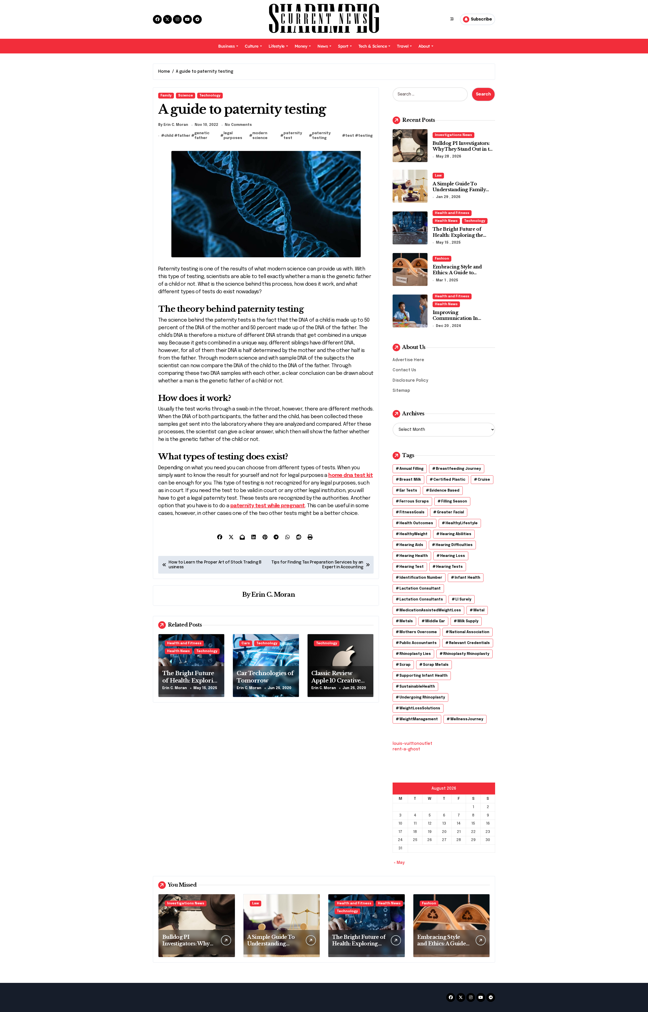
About (424, 46)
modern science (260, 135)
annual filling (411, 469)
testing (365, 136)
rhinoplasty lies (415, 654)
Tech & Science (372, 46)
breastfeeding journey (458, 469)
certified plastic (449, 479)
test (349, 136)
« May (399, 863)
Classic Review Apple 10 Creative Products (336, 680)
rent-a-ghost (406, 749)
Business (226, 46)
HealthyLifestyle (462, 523)
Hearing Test (411, 567)
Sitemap (401, 390)
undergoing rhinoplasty (422, 697)
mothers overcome (418, 632)
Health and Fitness (184, 643)
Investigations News (453, 135)
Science (185, 95)
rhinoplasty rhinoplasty (466, 654)
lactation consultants (421, 599)
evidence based (444, 490)
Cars (245, 643)
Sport (343, 46)
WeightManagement (418, 719)
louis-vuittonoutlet (412, 744)
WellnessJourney (466, 719)
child (168, 136)
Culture (251, 46)
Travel (402, 46)
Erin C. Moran (273, 594)
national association (469, 632)
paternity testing (321, 135)
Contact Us (404, 370)
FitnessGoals (411, 512)
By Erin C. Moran (173, 125)
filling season (454, 501)
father (183, 136)
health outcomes (416, 523)
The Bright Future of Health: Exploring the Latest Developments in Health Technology (460, 238)
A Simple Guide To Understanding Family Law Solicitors (459, 190)
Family (166, 95)
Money (301, 46)
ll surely (463, 599)
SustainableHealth (417, 686)
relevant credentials (469, 643)
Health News (178, 651)
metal (478, 610)
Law (438, 175)
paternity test (293, 135)
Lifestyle (277, 46)
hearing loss (452, 556)
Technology (209, 95)
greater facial (450, 512)
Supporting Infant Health (423, 675)
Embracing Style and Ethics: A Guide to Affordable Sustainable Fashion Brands (460, 275)
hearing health (413, 556)
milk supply (467, 621)
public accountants (418, 643)
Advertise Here (408, 360)
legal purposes (233, 135)
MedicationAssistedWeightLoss (430, 610)
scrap (405, 665)
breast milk (410, 479)
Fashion (442, 258)
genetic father (201, 135)
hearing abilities (455, 534)
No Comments (238, 125)
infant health (467, 577)
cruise (484, 479)
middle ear (435, 621)
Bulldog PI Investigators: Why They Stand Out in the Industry (464, 149)
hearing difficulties (454, 545)
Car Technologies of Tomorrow (265, 677)
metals (406, 621)
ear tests (408, 490)
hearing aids (411, 545)
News (322, 46)
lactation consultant (420, 588)
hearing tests (449, 567)
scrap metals (436, 665)
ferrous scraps (414, 501)
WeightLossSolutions (419, 708)
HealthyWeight (413, 534)
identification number (420, 577)
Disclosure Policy (410, 380)
